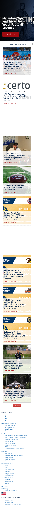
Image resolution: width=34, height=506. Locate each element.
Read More (11, 34)
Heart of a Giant (10, 461)
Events (3, 434)
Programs (4, 451)
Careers (7, 480)
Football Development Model (14, 455)
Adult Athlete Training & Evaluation (15, 437)
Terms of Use (9, 502)
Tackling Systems (10, 427)
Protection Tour (9, 441)
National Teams (10, 459)
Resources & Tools (7, 464)
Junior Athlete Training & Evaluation (16, 435)
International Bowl (10, 443)
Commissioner (9, 469)
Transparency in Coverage (13, 504)
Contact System (10, 425)
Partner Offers (9, 473)
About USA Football (7, 478)
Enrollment (8, 453)
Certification (9, 429)
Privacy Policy (9, 500)
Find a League (9, 475)
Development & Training (8, 423)
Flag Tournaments (10, 445)
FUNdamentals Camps (12, 447)
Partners (7, 483)
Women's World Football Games (14, 449)
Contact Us (4, 488)
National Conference (11, 439)
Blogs (6, 466)
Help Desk (4, 486)
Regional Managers (11, 490)
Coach (7, 467)
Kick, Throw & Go (10, 457)
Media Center (9, 481)
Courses (7, 431)
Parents (7, 471)
